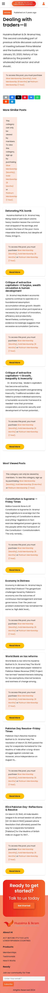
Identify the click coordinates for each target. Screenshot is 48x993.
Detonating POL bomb (19, 210)
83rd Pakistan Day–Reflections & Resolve (23, 808)
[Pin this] (25, 97)
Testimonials (9, 956)
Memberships (9, 952)
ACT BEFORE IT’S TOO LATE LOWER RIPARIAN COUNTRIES (16, 939)
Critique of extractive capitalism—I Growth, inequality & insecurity (18, 375)
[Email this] (6, 97)
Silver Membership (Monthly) (18, 78)
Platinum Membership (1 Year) (11, 196)
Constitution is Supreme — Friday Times (21, 500)
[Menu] (3, 4)
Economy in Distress (17, 580)
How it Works (9, 960)
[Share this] (12, 97)
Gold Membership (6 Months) (29, 484)
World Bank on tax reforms (21, 656)
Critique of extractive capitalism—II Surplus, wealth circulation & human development (23, 287)
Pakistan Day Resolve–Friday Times (22, 730)
